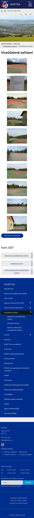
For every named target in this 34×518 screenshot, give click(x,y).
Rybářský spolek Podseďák (13, 399)
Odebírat (28, 482)
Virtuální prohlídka (10, 413)
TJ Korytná (7, 349)
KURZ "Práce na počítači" (12, 344)
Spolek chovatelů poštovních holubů (16, 385)
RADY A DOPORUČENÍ (11, 409)
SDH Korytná (8, 363)
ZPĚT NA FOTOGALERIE (12, 236)
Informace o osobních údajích (11, 486)
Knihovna (7, 340)
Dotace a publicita (10, 452)
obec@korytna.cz (7, 440)
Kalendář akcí (8, 289)
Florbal (6, 404)
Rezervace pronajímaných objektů (15, 293)
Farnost (6, 335)
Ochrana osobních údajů (18, 500)
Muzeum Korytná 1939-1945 (14, 303)
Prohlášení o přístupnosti (18, 498)
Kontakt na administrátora (19, 503)
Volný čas (16, 44)
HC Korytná (8, 380)
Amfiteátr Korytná (17, 264)
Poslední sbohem (10, 454)
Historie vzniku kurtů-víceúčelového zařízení (17, 271)
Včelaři (6, 375)
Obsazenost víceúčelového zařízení (17, 256)
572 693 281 (5, 438)
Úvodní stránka (6, 44)
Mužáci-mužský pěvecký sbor (14, 354)
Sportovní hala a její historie (13, 308)
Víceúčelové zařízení (10, 46)
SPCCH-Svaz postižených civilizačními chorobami (17, 369)
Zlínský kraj (23, 452)
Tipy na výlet (8, 298)
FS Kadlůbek (8, 394)
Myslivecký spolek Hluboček (13, 390)
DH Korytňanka (9, 359)
